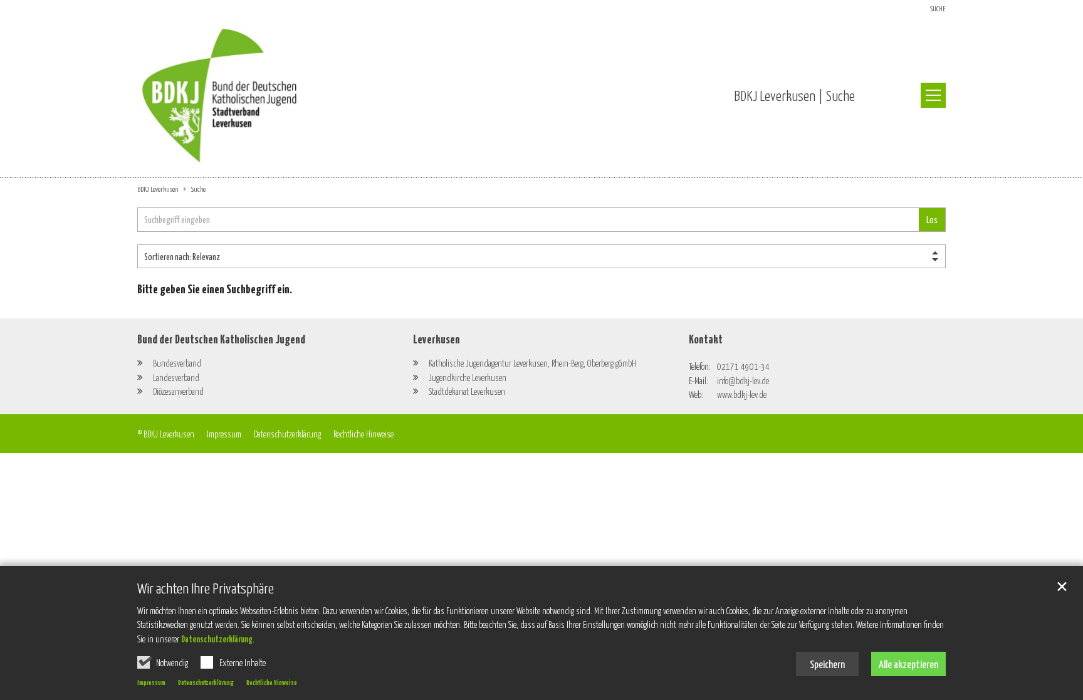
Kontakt (706, 338)
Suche (198, 188)
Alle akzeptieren (908, 664)
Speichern (827, 664)
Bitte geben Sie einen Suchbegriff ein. (214, 288)
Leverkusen (436, 338)
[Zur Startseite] (219, 95)
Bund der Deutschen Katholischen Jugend (221, 338)
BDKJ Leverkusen (158, 188)
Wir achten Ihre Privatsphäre (205, 587)
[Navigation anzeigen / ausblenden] (933, 95)
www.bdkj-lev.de (741, 394)
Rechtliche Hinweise (271, 681)
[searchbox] (528, 219)
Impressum (151, 681)
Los (932, 219)
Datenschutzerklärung (217, 638)
